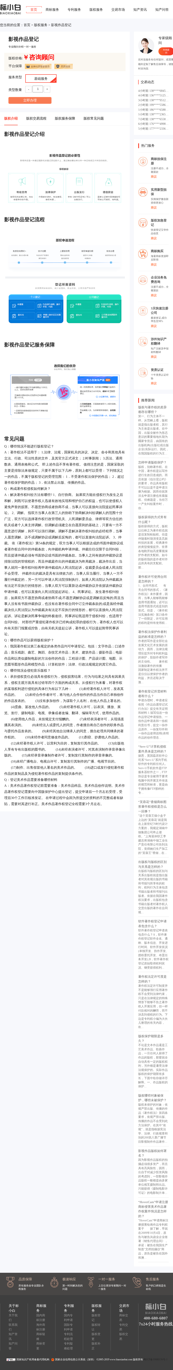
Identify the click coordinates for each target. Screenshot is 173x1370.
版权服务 (96, 9)
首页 (33, 9)
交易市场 (118, 9)
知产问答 (162, 9)
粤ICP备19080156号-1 (156, 1359)
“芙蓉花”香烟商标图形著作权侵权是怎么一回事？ (152, 806)
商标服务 (52, 9)
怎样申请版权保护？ (152, 462)
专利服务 (74, 9)
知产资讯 (140, 9)
